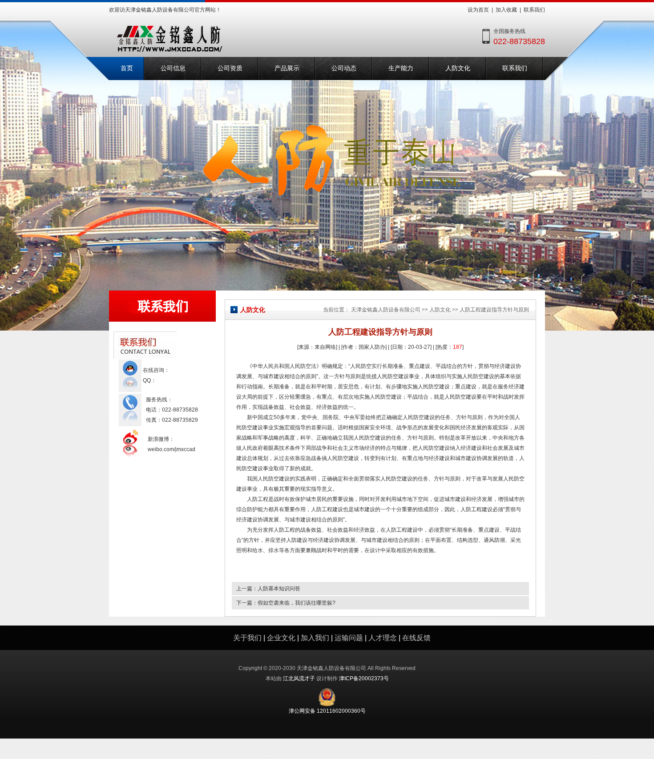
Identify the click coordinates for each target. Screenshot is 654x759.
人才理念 (382, 638)
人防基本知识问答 (279, 588)
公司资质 (230, 68)
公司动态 (343, 68)
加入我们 (315, 638)
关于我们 (247, 638)
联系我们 (534, 10)
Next (640, 169)
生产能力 (400, 68)
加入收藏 (506, 10)
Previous (13, 169)
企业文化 (281, 638)
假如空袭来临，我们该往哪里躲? (296, 603)
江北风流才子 (299, 678)
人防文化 (457, 68)
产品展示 (287, 68)
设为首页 (478, 10)
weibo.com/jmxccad (171, 449)
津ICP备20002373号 (364, 678)
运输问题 (349, 638)
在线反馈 (416, 638)
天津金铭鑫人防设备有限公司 (385, 310)
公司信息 (173, 68)
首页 (127, 68)
